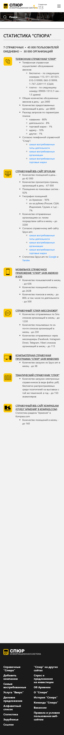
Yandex (26, 260)
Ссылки (8, 724)
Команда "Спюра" (46, 702)
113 (41, 7)
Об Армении (42, 687)
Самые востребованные (14, 685)
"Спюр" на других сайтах (46, 668)
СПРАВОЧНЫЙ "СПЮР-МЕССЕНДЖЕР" (37, 310)
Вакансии (40, 707)
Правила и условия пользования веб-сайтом (47, 716)
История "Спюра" (46, 697)
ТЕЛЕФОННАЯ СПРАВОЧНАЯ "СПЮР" (36, 59)
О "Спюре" (41, 692)
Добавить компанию (10, 677)
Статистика (10, 714)
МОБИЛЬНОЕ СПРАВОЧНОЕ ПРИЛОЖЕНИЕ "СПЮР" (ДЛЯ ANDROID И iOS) (37, 273)
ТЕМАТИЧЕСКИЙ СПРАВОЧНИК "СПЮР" (37, 375)
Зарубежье (10, 719)
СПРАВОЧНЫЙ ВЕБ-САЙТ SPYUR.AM (35, 171)
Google (52, 256)
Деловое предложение (12, 699)
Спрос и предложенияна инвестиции (44, 679)
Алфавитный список (12, 707)
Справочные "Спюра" (11, 668)
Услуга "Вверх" (13, 692)
